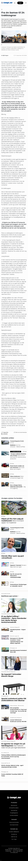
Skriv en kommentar (21, 432)
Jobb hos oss (14, 836)
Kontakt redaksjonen (14, 831)
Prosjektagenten (14, 812)
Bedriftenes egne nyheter (9, 596)
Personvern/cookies (14, 822)
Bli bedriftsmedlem (14, 807)
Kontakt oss (14, 834)
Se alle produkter (14, 815)
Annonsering (14, 810)
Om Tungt (14, 839)
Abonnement (14, 805)
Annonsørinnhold (14, 824)
